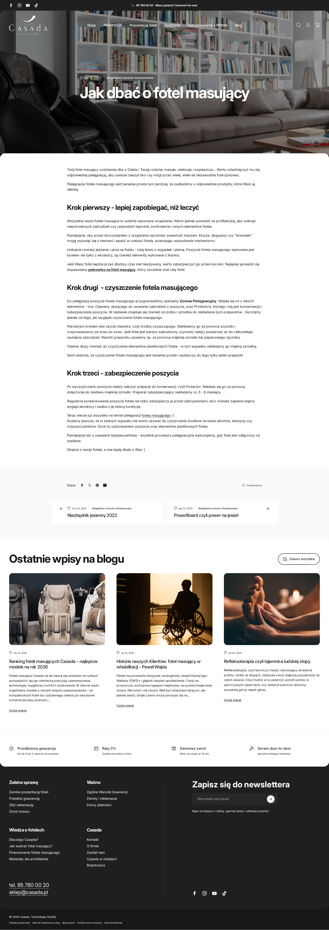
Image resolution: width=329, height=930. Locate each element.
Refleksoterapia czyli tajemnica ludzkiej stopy (267, 661)
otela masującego (157, 415)
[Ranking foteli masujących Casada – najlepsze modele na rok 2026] (57, 609)
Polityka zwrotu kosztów (89, 922)
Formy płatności (99, 805)
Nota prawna (68, 922)
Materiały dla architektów (28, 859)
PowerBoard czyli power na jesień (206, 515)
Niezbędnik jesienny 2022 (92, 515)
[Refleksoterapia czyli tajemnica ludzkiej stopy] (272, 609)
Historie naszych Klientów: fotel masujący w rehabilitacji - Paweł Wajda (158, 664)
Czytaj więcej (17, 710)
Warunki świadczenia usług (46, 922)
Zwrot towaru (19, 811)
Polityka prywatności (19, 922)
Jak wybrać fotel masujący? (31, 846)
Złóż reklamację (21, 805)
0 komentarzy (254, 485)
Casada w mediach (102, 859)
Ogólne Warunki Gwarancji (107, 792)
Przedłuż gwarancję (24, 798)
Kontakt (93, 840)
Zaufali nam (96, 852)
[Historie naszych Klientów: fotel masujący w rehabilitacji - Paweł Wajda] (164, 609)
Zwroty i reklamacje (102, 798)
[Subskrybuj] (271, 799)
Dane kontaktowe (113, 922)
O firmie (93, 846)
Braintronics (96, 865)
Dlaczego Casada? (23, 840)
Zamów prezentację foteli (28, 792)
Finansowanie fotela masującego (34, 852)
